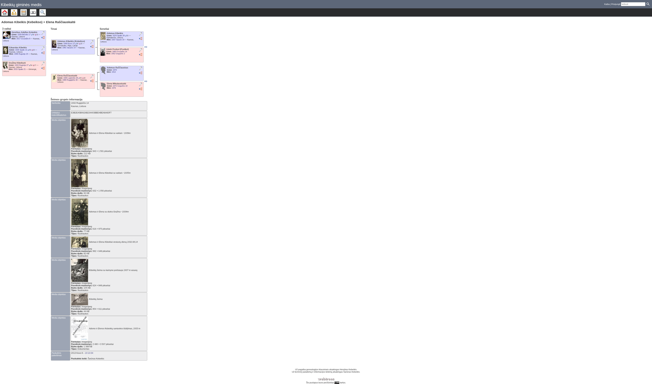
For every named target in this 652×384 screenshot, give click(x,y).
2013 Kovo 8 (77, 353)
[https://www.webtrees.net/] (326, 379)
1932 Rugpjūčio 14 (80, 103)
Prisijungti (615, 4)
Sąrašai (26, 12)
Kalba (607, 4)
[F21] (146, 47)
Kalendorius (36, 12)
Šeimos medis (7, 12)
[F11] (146, 81)
